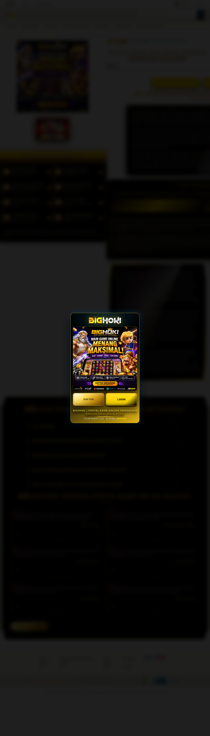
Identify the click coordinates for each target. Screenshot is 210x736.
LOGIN (121, 399)
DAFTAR (89, 399)
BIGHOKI (121, 419)
